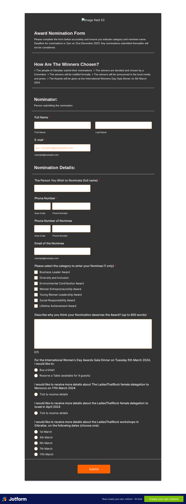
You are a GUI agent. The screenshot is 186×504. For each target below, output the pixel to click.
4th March (46, 437)
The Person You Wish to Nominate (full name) (67, 180)
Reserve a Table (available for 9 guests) (65, 375)
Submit (94, 469)
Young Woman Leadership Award (61, 294)
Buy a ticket (47, 370)
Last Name (101, 132)
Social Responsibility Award (57, 300)
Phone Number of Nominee (53, 221)
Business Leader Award (55, 272)
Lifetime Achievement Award (58, 306)
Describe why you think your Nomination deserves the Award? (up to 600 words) (92, 315)
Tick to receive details (54, 394)
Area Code (40, 213)
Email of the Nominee (49, 243)
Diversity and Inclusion (54, 277)
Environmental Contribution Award (62, 283)
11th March (46, 454)
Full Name (42, 117)
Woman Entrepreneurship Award (60, 289)
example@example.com (46, 154)
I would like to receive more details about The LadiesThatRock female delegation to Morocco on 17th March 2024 (92, 386)
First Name (40, 132)
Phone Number (46, 198)
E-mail (40, 140)
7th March (46, 448)
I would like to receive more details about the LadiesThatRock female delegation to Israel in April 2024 (91, 405)
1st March (46, 431)
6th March (46, 443)
